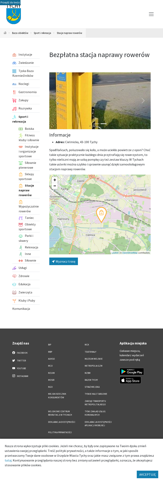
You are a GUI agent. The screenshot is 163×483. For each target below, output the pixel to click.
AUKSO (51, 358)
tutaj (8, 460)
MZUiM (51, 373)
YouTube (21, 368)
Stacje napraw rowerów (69, 32)
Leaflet (115, 252)
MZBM (87, 373)
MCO (50, 365)
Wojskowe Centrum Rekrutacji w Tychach (60, 413)
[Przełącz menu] (151, 14)
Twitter (21, 360)
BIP (49, 344)
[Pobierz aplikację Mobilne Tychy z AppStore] (130, 380)
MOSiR (51, 380)
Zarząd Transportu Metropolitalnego (95, 403)
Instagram (22, 376)
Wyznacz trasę (65, 261)
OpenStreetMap (130, 252)
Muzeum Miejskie (94, 358)
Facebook (22, 352)
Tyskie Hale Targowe (96, 393)
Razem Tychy (91, 380)
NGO (50, 387)
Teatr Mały (90, 351)
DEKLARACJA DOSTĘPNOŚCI (61, 422)
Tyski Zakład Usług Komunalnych (95, 413)
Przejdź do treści (10, 2)
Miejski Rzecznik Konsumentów (57, 395)
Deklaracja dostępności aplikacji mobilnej (98, 424)
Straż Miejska (92, 387)
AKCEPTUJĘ (147, 474)
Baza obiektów (20, 32)
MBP (50, 351)
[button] (101, 215)
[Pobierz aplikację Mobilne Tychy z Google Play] (132, 371)
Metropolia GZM (93, 365)
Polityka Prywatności (60, 432)
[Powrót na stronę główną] (5, 33)
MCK (87, 344)
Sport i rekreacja (42, 32)
